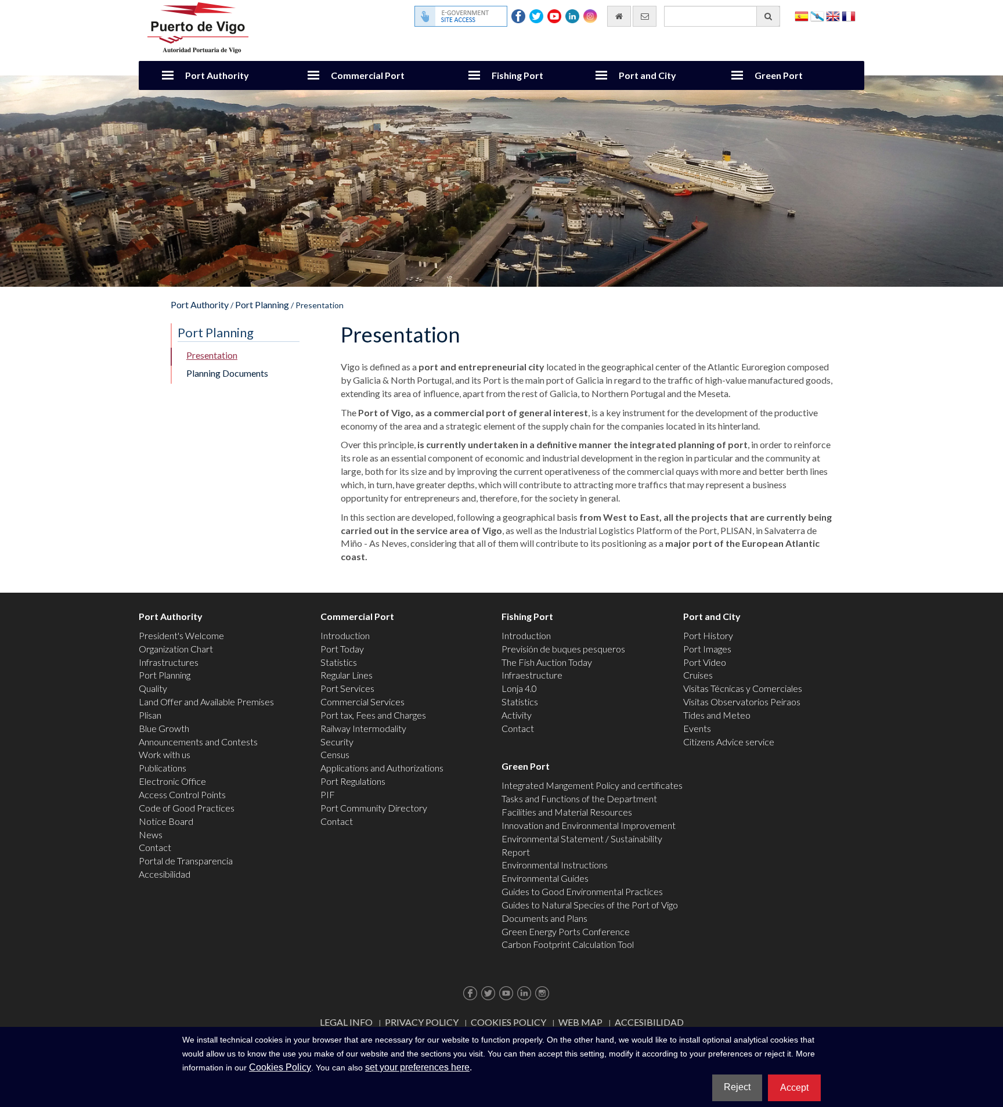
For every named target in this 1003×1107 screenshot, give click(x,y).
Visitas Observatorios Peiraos (741, 701)
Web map (580, 1021)
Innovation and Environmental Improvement (588, 825)
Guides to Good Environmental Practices (582, 891)
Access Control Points (182, 794)
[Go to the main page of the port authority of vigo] (197, 26)
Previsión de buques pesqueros (563, 648)
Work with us (164, 754)
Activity (516, 714)
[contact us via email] (644, 16)
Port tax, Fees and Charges (373, 714)
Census (334, 754)
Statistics (338, 662)
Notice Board (166, 821)
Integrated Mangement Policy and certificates (592, 785)
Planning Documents (227, 372)
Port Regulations (352, 781)
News (151, 834)
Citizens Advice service (728, 741)
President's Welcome (181, 635)
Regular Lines (346, 674)
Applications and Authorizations (381, 767)
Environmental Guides (545, 878)
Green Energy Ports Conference (565, 931)
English (833, 15)
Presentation (211, 354)
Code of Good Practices (186, 807)
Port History (708, 635)
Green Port (779, 75)
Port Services (347, 688)
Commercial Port (368, 75)
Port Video (704, 662)
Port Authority (217, 75)
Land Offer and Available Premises (206, 701)
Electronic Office (172, 781)
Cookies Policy (508, 1021)
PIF (327, 794)
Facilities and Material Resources (566, 811)
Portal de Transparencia (186, 860)
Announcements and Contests (198, 741)
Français (849, 15)
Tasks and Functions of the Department (579, 798)
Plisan (150, 714)
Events (697, 728)
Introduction (345, 635)
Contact (155, 847)
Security (336, 741)
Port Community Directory (373, 807)
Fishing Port (517, 75)
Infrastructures (169, 662)
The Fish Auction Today (546, 662)
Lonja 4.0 (519, 688)
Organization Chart (176, 648)
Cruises (698, 674)
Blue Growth (164, 728)
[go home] (619, 16)
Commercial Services (362, 701)
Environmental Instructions (554, 864)
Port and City (647, 75)
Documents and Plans (544, 918)
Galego (817, 15)
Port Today (342, 648)
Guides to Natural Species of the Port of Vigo (589, 904)
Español (802, 15)
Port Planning (262, 304)
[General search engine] (768, 16)
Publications (162, 767)
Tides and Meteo (717, 714)
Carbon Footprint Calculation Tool (567, 944)
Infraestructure (531, 674)
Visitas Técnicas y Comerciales (742, 688)
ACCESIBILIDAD (649, 1021)
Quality (153, 688)
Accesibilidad (164, 873)
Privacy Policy (422, 1021)
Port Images (707, 648)
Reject (737, 1087)
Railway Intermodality (363, 728)
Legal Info (346, 1021)
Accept (794, 1087)
